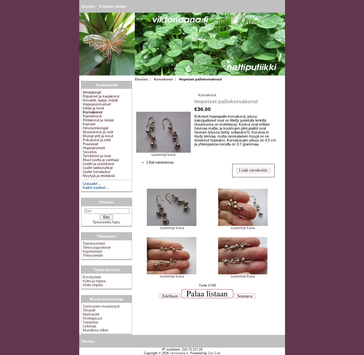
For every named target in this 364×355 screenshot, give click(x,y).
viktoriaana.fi (179, 353)
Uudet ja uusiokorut (98, 164)
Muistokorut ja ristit (98, 132)
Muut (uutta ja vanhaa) (101, 160)
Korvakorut (163, 79)
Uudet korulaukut (96, 172)
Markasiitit (91, 314)
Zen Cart (214, 353)
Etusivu (88, 6)
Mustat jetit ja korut (98, 136)
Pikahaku (106, 202)
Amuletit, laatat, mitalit (100, 100)
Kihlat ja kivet (93, 108)
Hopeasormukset (97, 104)
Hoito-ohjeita (93, 285)
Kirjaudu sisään (112, 6)
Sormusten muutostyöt (101, 306)
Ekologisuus (93, 318)
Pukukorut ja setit (97, 140)
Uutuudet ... (92, 184)
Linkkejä (89, 326)
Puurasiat (90, 144)
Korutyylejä (92, 277)
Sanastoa (90, 322)
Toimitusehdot (94, 244)
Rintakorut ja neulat (98, 120)
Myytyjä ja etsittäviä (99, 176)
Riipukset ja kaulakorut (101, 96)
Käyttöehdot (92, 251)
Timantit (89, 310)
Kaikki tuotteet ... (96, 188)
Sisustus (90, 152)
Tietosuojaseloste (97, 247)
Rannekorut (92, 116)
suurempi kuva (172, 228)
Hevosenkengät (95, 128)
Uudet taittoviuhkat (98, 168)
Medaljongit (92, 92)
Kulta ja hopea (94, 281)
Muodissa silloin (95, 330)
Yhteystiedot (93, 255)
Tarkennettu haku (106, 222)
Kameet (89, 124)
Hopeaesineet (94, 148)
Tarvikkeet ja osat (97, 156)
